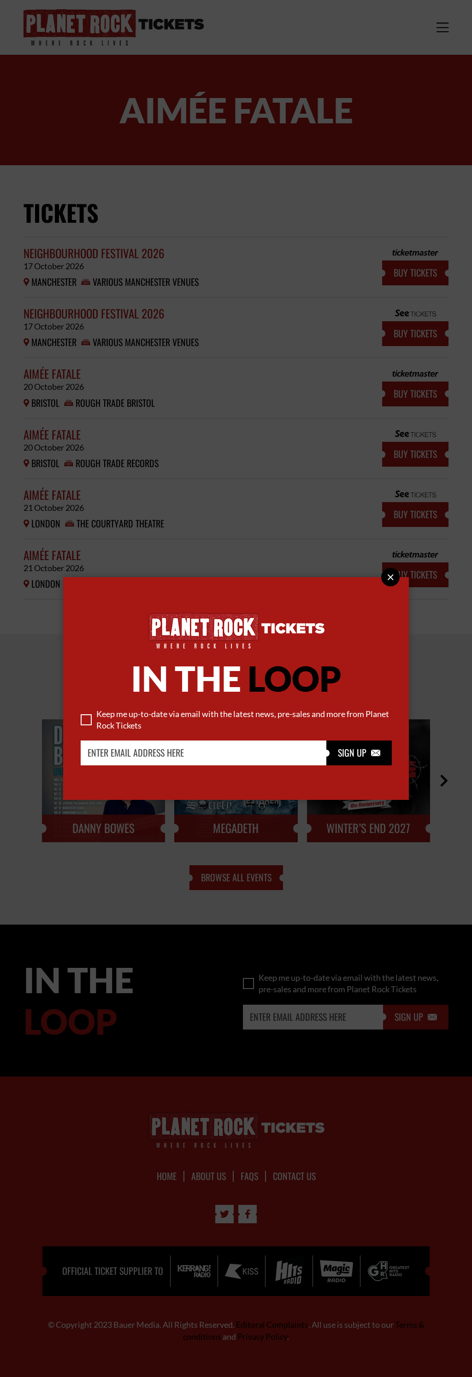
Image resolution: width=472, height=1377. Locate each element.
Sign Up (359, 753)
